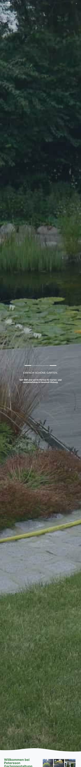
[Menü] (76, 3)
